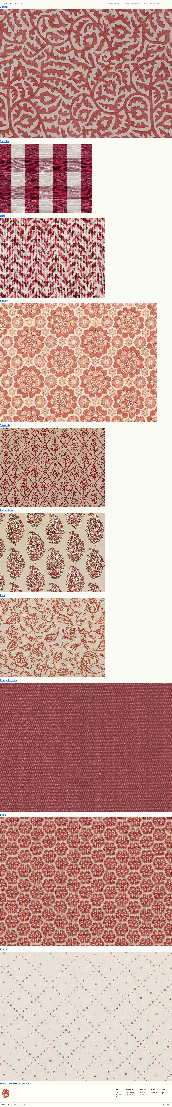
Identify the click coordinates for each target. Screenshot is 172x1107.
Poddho (4, 300)
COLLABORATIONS (136, 3)
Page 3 (19, 1083)
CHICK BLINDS (117, 3)
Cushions (142, 1094)
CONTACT (164, 3)
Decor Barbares (129, 1094)
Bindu (3, 949)
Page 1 (11, 1083)
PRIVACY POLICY (166, 1105)
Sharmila (5, 425)
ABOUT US (144, 3)
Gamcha (4, 141)
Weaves (118, 1097)
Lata (2, 595)
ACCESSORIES (126, 3)
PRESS (150, 3)
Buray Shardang (9, 680)
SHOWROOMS (157, 3)
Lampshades (142, 1092)
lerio (2, 215)
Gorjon (4, 6)
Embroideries (119, 1094)
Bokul (3, 815)
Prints (117, 1092)
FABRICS (110, 3)
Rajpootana (6, 510)
